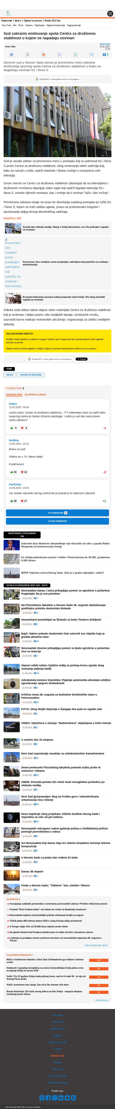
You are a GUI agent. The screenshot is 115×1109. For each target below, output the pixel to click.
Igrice (18, 20)
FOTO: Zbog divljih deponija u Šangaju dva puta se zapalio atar (61, 709)
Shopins (57, 1035)
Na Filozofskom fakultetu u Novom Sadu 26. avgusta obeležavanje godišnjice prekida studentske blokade (63, 607)
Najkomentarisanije (55, 25)
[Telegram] (91, 54)
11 (37, 613)
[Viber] (60, 54)
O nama (57, 1049)
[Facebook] (12, 54)
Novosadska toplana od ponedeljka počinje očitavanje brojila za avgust (46, 915)
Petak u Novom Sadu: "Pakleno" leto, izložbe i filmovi (55, 885)
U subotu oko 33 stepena (37, 739)
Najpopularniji (35, 394)
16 (37, 775)
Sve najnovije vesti (96, 945)
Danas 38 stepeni (32, 871)
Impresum (57, 1069)
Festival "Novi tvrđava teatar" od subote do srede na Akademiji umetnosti (48, 909)
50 (37, 804)
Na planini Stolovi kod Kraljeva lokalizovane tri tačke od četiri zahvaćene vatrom (51, 932)
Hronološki (14, 394)
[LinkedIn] (61, 1097)
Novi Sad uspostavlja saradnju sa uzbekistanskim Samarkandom (62, 753)
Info (14, 25)
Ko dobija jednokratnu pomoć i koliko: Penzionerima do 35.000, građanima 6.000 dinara (65, 559)
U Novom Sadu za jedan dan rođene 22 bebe (49, 857)
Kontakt (57, 1062)
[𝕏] (28, 54)
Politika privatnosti (57, 1082)
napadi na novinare (30, 375)
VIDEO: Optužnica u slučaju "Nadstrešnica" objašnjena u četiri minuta (66, 723)
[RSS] (73, 1097)
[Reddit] (43, 54)
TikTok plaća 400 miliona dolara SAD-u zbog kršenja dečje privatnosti (46, 920)
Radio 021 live (52, 20)
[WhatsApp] (76, 54)
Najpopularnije (74, 25)
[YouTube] (67, 1097)
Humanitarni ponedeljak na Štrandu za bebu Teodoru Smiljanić (61, 619)
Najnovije (6, 20)
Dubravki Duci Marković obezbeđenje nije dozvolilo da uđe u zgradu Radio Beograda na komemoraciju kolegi (65, 545)
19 (37, 673)
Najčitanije (39, 25)
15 (37, 702)
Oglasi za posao (33, 20)
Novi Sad (6, 25)
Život (20, 25)
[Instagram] (42, 1097)
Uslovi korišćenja (57, 1076)
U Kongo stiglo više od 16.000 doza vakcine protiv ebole (39, 926)
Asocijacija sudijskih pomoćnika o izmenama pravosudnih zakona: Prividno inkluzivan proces (58, 903)
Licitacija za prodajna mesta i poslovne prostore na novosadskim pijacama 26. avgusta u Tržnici (56, 939)
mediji (10, 375)
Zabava (28, 25)
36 (37, 641)
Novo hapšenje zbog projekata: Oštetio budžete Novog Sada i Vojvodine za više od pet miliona (60, 815)
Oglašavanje (57, 1055)
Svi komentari (57, 513)
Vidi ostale (101, 1000)
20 (37, 822)
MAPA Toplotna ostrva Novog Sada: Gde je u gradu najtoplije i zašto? (62, 572)
